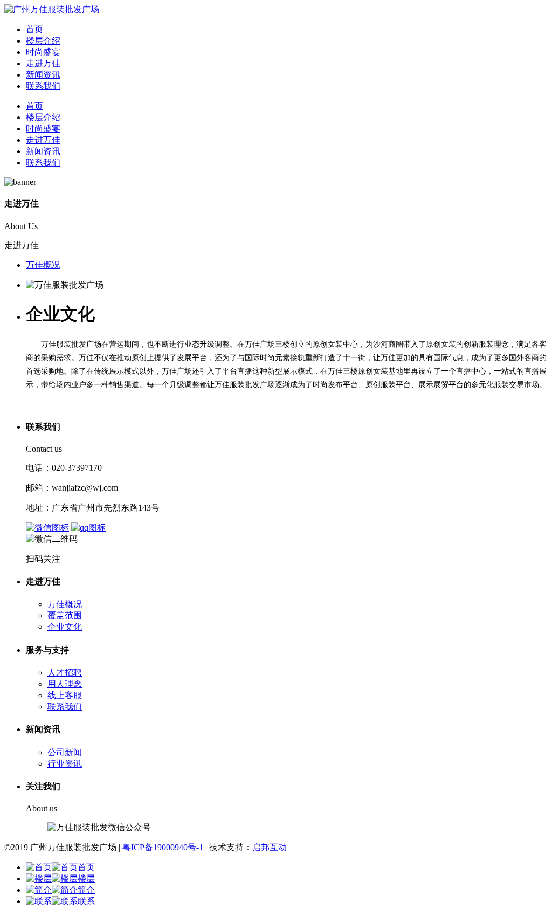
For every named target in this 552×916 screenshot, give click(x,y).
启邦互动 (269, 847)
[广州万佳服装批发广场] (51, 9)
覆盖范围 (64, 615)
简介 (86, 889)
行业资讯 (64, 763)
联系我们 (43, 86)
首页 (34, 29)
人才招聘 (64, 672)
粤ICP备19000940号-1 (162, 847)
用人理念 (64, 683)
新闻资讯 (43, 74)
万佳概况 (43, 265)
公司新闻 (64, 752)
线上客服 (64, 695)
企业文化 (64, 626)
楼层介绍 (43, 40)
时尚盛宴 (43, 52)
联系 (86, 901)
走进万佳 (43, 63)
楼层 (86, 878)
